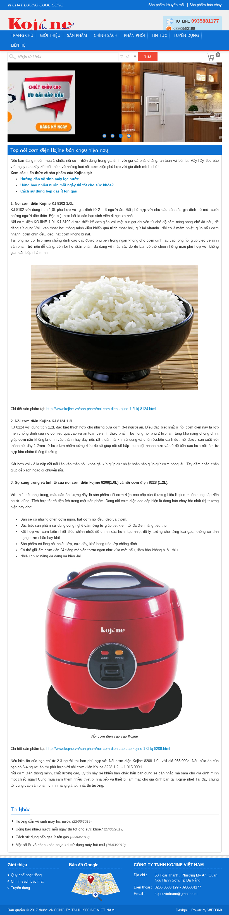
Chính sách (105, 35)
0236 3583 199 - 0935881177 (178, 887)
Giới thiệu (50, 35)
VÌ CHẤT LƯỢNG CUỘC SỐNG (35, 5)
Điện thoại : (143, 887)
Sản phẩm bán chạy (205, 5)
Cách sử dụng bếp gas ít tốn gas (42, 837)
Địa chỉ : (140, 875)
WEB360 (214, 910)
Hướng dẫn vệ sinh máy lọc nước (43, 821)
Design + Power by (199, 910)
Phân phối (134, 35)
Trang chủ (22, 35)
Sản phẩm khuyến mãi (166, 5)
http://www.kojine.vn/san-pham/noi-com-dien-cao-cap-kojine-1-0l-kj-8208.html (108, 749)
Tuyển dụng (186, 35)
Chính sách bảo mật (27, 881)
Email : (139, 894)
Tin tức (159, 35)
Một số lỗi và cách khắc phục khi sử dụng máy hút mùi (60, 845)
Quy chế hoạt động (26, 875)
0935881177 (205, 21)
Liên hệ (18, 45)
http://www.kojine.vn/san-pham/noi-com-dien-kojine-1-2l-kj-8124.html (101, 409)
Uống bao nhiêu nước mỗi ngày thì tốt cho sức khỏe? (59, 829)
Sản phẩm (77, 35)
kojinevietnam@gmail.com (176, 894)
